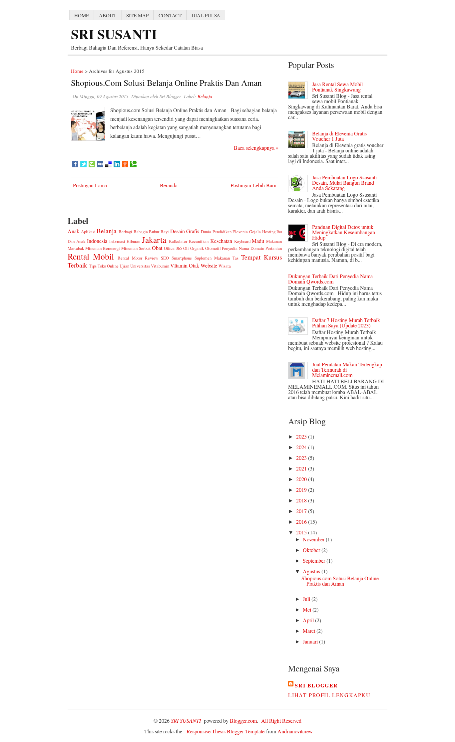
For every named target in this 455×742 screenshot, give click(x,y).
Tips (93, 266)
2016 (302, 521)
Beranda (169, 185)
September (314, 560)
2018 (302, 500)
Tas (235, 258)
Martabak (76, 248)
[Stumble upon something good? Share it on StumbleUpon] (92, 164)
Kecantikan (199, 241)
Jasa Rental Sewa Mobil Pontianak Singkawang (337, 87)
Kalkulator (178, 241)
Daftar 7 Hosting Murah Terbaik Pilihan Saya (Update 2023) (346, 322)
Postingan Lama (90, 185)
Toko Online (108, 266)
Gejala (255, 232)
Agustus (312, 571)
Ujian (124, 266)
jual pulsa (206, 15)
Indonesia (97, 240)
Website (209, 265)
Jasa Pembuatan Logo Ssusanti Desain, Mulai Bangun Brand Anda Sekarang (344, 182)
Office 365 (173, 248)
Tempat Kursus (261, 257)
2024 (302, 447)
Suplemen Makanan (212, 258)
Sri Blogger (316, 685)
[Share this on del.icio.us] (108, 164)
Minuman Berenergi (102, 248)
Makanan (274, 241)
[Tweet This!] (83, 164)
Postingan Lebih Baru (253, 185)
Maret (309, 630)
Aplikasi (88, 232)
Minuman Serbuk (136, 248)
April (309, 620)
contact (170, 15)
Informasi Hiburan (125, 241)
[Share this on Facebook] (75, 164)
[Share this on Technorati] (133, 164)
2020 (302, 478)
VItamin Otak (184, 265)
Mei (307, 609)
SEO (165, 258)
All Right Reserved (281, 720)
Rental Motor (130, 258)
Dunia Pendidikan (216, 232)
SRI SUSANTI (114, 34)
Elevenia (240, 232)
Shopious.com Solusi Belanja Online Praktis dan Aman (166, 82)
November (314, 539)
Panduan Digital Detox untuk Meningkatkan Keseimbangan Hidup (343, 232)
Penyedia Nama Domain (243, 248)
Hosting (268, 232)
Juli (307, 598)
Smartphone (182, 258)
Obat (157, 247)
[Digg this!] (100, 164)
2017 (302, 510)
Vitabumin (160, 266)
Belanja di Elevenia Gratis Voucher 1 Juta (339, 136)
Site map (137, 15)
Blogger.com (243, 720)
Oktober (312, 549)
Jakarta (154, 239)
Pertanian (273, 248)
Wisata (225, 266)
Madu (258, 240)
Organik (197, 248)
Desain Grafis (185, 231)
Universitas (140, 266)
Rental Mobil (91, 256)
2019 (302, 489)
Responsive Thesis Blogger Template (225, 731)
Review (151, 258)
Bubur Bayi (159, 232)
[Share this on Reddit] (125, 164)
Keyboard (242, 241)
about (107, 15)
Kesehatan (221, 240)
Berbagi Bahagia (133, 232)
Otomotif (213, 248)
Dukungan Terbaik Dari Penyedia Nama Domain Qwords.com (330, 279)
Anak (73, 231)
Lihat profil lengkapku (329, 694)
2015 (302, 532)
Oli (186, 248)
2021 (302, 468)
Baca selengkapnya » (256, 147)
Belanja (107, 231)
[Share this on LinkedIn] (117, 164)
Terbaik (77, 265)
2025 (302, 436)
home (81, 15)
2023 (302, 457)
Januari (311, 641)
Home (77, 71)
